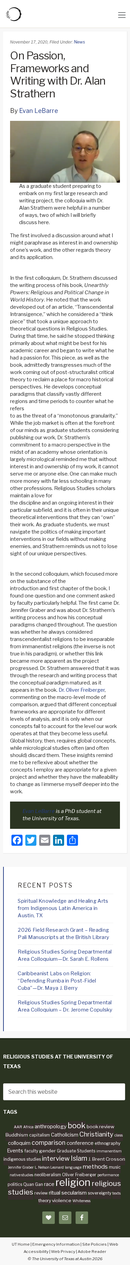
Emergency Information (56, 1244)
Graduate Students (76, 1150)
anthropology (51, 1126)
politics (15, 1184)
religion (72, 1182)
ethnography (107, 1143)
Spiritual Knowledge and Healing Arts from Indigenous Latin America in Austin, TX (63, 908)
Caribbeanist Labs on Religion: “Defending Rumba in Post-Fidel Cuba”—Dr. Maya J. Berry (57, 980)
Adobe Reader (92, 1251)
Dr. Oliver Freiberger (82, 690)
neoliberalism (47, 1174)
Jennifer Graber (21, 1167)
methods (95, 1166)
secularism (74, 1192)
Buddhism (17, 1135)
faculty (31, 1150)
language (73, 1167)
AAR (18, 1127)
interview (56, 1158)
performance (108, 1175)
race (49, 1184)
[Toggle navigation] (122, 15)
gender (47, 1150)
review (41, 1193)
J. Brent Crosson (106, 1159)
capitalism (39, 1135)
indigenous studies (22, 1159)
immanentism (109, 1151)
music (115, 1167)
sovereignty (99, 1193)
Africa (28, 1127)
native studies (21, 1175)
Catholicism (64, 1135)
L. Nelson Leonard (49, 1167)
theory (44, 1200)
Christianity (96, 1134)
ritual (54, 1192)
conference (80, 1143)
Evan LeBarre (38, 110)
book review (100, 1126)
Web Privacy (63, 1251)
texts (116, 1193)
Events (15, 1151)
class (118, 1135)
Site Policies (94, 1244)
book (77, 1125)
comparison (49, 1142)
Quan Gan (33, 1184)
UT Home (21, 1244)
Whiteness (81, 1201)
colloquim (19, 1143)
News (79, 42)
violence (61, 1200)
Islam (79, 1158)
